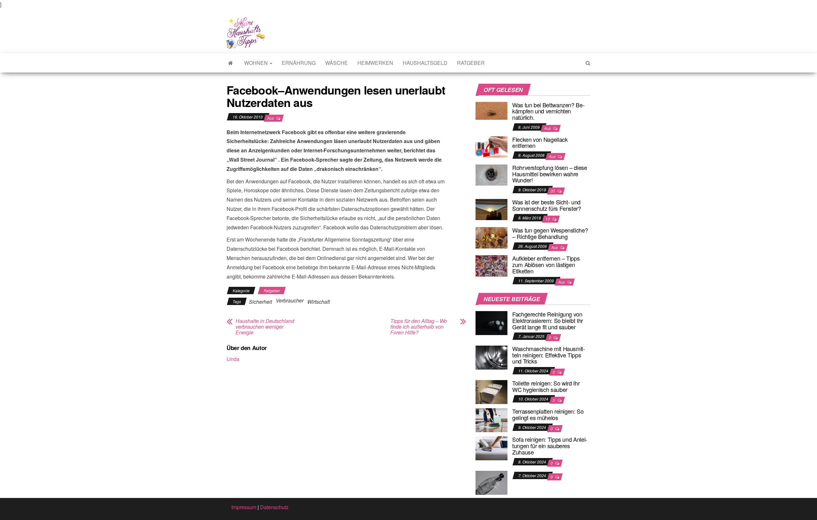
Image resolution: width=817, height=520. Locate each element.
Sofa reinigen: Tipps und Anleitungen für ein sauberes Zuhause (549, 445)
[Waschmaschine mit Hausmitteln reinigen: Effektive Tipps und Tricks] (491, 357)
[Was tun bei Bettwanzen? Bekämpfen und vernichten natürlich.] (491, 110)
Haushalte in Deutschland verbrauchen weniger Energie (265, 326)
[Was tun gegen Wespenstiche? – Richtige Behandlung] (491, 237)
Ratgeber (471, 62)
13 (548, 219)
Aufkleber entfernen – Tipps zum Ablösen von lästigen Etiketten (546, 264)
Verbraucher (290, 300)
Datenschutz (274, 507)
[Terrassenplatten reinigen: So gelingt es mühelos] (491, 419)
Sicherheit (260, 301)
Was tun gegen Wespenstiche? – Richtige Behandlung (550, 233)
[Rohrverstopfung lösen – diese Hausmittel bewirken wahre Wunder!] (491, 174)
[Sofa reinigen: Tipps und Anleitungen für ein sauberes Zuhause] (491, 447)
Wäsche (336, 62)
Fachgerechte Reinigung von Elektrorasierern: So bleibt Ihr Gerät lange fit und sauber (547, 320)
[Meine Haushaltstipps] (230, 63)
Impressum (243, 507)
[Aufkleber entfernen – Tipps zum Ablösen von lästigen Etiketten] (491, 265)
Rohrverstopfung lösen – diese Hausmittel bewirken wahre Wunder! (549, 173)
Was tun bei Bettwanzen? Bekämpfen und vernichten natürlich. (548, 111)
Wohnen (256, 62)
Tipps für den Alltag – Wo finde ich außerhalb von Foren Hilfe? (418, 326)
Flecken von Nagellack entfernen (539, 142)
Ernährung (299, 62)
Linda (233, 359)
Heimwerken (375, 62)
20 (553, 191)
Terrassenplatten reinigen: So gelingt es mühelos (548, 414)
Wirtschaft (318, 301)
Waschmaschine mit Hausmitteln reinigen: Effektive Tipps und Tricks (548, 354)
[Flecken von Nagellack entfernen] (491, 146)
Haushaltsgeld (425, 62)
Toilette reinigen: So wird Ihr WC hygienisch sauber (546, 386)
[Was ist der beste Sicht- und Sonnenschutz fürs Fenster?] (491, 208)
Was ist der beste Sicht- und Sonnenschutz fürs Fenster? (546, 205)
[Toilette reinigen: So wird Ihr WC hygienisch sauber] (491, 391)
